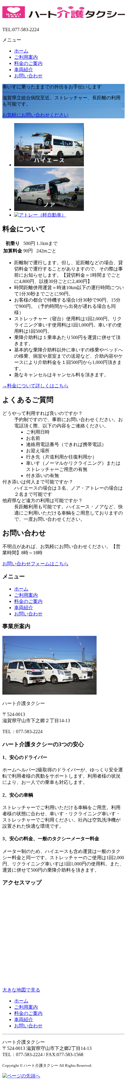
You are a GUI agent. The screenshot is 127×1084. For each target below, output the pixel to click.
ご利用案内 (26, 57)
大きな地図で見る (21, 989)
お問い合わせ (28, 75)
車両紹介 (23, 69)
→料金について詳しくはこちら (35, 385)
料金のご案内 (28, 63)
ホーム (21, 50)
